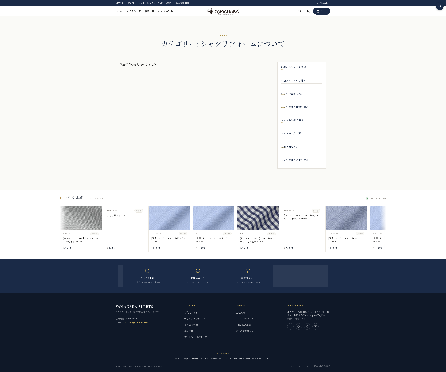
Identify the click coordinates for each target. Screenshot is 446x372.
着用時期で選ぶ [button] (289, 146)
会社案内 (240, 312)
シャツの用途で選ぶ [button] (292, 133)
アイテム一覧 (133, 11)
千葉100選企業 (243, 324)
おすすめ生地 (165, 11)
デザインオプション (194, 318)
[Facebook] (307, 326)
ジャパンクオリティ (246, 331)
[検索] (299, 11)
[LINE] (299, 326)
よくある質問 (191, 324)
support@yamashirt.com (137, 322)
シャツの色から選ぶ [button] (292, 93)
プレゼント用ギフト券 (195, 337)
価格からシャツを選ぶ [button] (293, 67)
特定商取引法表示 (322, 366)
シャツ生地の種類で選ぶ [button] (294, 107)
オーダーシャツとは (246, 318)
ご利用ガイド (191, 312)
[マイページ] (308, 11)
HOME (119, 11)
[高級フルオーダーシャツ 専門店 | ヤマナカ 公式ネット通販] (223, 11)
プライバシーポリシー (300, 366)
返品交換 (188, 331)
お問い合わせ (323, 3)
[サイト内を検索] (440, 6)
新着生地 (150, 11)
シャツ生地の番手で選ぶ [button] (294, 160)
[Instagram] (290, 326)
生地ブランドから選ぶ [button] (293, 80)
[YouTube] (315, 326)
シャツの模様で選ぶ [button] (292, 120)
